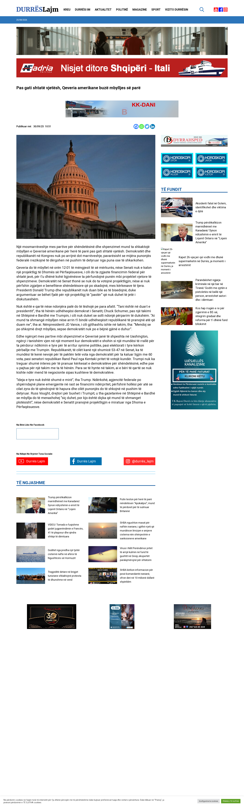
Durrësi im (82, 9)
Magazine (139, 9)
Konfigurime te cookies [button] (208, 801)
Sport (156, 9)
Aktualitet (103, 9)
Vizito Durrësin (176, 9)
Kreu (67, 9)
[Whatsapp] (141, 126)
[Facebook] (136, 126)
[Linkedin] (152, 126)
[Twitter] (147, 126)
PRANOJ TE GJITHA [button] (231, 801)
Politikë (122, 9)
